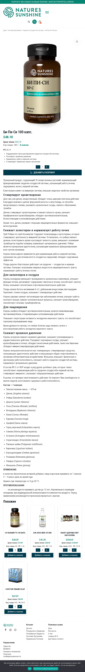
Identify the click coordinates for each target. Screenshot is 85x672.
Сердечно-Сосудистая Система (33, 30)
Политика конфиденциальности (45, 669)
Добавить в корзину (44, 172)
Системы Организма (14, 30)
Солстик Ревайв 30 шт (15, 589)
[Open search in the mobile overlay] (29, 22)
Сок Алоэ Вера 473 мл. (42, 533)
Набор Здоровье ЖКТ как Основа (70, 534)
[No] (82, 666)
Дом (4, 30)
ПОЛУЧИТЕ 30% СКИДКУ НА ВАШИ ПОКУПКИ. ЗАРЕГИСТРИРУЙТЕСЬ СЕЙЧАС (42, 2)
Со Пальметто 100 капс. (15, 533)
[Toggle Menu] (47, 12)
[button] (76, 41)
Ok (30, 669)
